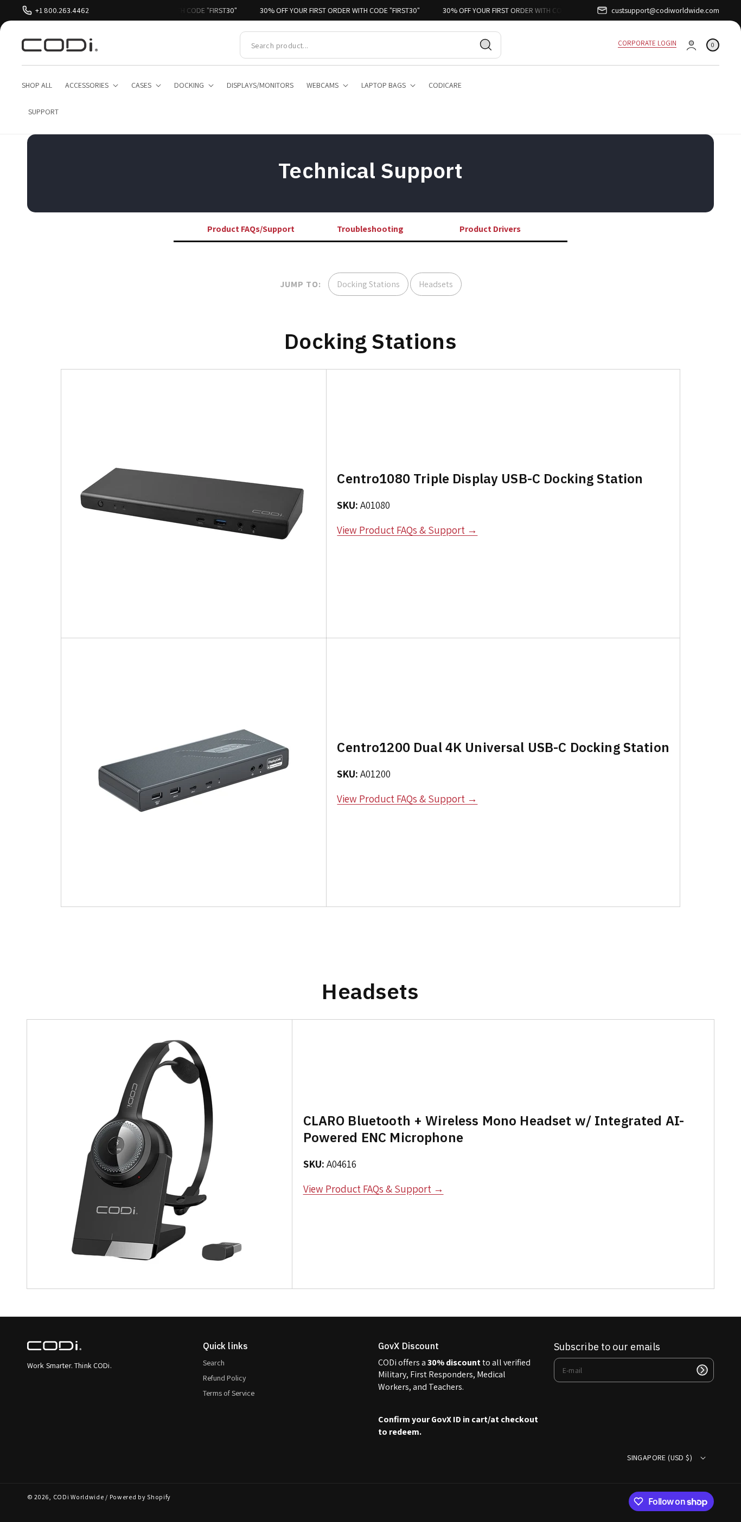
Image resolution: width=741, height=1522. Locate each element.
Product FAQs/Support (251, 229)
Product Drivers (490, 229)
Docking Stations (368, 284)
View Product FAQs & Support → (407, 530)
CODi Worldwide (78, 1497)
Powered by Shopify (140, 1497)
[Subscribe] (702, 1370)
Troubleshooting (370, 229)
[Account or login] (691, 45)
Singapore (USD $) (659, 1457)
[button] (712, 45)
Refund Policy (224, 1378)
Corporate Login (647, 43)
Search (214, 1363)
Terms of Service (228, 1393)
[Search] (486, 45)
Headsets (436, 284)
